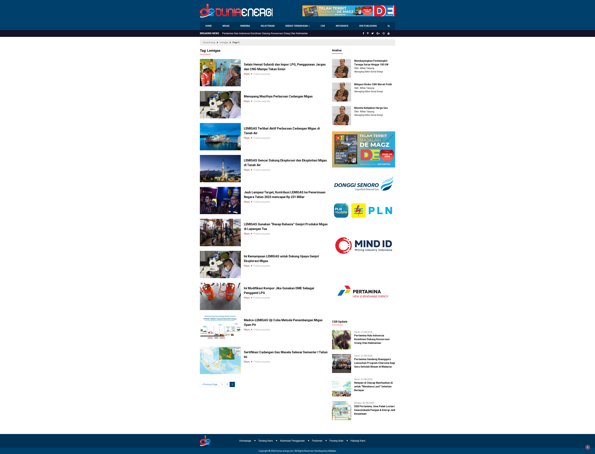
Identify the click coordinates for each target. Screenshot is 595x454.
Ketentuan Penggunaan (292, 440)
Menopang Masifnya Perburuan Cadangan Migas (278, 96)
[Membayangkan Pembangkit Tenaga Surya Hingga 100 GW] (341, 68)
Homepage (245, 440)
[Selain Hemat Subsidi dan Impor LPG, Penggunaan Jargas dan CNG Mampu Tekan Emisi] (220, 72)
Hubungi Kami (357, 440)
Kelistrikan (268, 26)
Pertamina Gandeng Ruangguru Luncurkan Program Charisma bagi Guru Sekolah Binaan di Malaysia (374, 363)
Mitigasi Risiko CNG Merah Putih (373, 84)
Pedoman (317, 440)
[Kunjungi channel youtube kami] (388, 33)
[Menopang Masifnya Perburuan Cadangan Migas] (220, 104)
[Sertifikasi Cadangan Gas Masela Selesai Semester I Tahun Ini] (220, 360)
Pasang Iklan (336, 440)
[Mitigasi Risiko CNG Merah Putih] (341, 92)
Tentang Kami (265, 440)
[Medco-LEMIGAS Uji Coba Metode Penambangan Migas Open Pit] (220, 328)
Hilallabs (332, 451)
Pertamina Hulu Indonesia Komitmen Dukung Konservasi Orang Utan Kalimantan (372, 339)
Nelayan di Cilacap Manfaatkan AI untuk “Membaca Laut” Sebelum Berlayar (373, 386)
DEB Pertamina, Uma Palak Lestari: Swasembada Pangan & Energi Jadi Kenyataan (374, 410)
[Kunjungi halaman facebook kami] (363, 33)
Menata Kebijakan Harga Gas (371, 107)
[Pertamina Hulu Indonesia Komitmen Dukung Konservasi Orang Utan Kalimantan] (341, 339)
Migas (226, 26)
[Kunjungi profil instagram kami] (383, 33)
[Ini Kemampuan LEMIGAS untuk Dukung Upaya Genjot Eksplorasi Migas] (220, 264)
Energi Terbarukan (297, 26)
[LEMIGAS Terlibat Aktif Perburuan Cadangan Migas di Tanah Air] (220, 136)
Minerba (245, 26)
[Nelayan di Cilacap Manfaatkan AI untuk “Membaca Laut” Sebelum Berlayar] (341, 387)
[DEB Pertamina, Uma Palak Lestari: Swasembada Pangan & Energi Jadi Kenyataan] (341, 410)
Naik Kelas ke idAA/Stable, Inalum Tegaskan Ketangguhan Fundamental (260, 33)
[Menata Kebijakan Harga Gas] (341, 115)
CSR (323, 26)
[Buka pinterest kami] (368, 33)
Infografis (342, 26)
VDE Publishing (368, 26)
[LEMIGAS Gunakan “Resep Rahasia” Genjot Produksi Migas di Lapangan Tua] (220, 232)
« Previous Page (210, 384)
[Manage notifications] (587, 447)
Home (209, 26)
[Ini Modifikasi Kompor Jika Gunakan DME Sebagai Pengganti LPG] (220, 296)
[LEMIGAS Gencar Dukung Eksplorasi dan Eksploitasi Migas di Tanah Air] (220, 168)
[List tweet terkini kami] (372, 33)
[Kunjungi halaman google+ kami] (378, 33)
